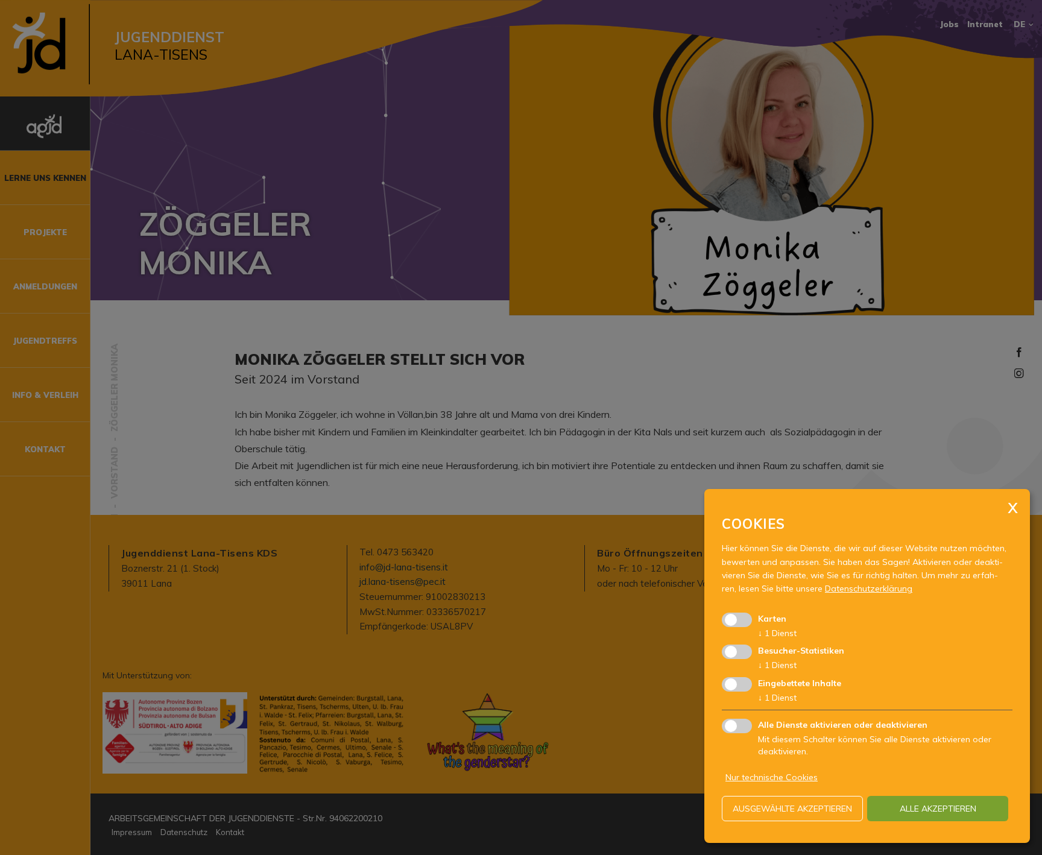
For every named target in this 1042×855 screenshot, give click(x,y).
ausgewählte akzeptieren (792, 808)
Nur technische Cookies (771, 777)
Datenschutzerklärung (868, 588)
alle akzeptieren (938, 808)
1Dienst (777, 633)
